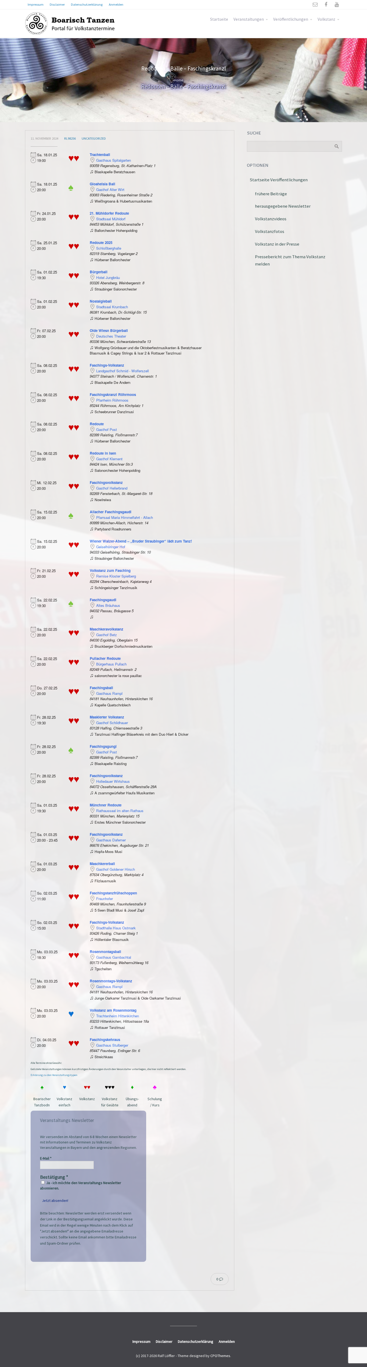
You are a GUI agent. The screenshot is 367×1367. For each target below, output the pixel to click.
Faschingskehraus (105, 1039)
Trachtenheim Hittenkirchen (117, 1015)
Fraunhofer (104, 898)
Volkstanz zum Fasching (110, 570)
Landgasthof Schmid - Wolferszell (122, 370)
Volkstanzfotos (269, 231)
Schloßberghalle (108, 248)
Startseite (219, 19)
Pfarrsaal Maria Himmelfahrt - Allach (124, 517)
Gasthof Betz (106, 634)
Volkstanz (326, 19)
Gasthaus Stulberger (112, 1045)
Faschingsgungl (103, 746)
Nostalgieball (101, 301)
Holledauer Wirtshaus (113, 781)
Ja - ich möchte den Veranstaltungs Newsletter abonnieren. (80, 1185)
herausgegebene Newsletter (283, 206)
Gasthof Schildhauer (112, 722)
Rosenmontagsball (105, 951)
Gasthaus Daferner (111, 839)
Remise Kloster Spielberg (116, 576)
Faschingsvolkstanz (106, 482)
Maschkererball (102, 863)
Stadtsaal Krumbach (112, 306)
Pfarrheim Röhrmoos (112, 400)
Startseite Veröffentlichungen (279, 180)
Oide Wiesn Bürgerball (109, 330)
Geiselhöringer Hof (110, 546)
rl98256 (70, 138)
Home (179, 80)
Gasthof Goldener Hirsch (115, 869)
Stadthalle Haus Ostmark (116, 927)
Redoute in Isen (103, 453)
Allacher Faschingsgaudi (110, 511)
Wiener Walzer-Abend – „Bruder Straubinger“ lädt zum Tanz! (141, 541)
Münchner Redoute (105, 805)
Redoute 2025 (101, 242)
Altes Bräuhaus (108, 605)
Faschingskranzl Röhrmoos (113, 394)
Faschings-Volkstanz (107, 365)
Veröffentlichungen (290, 19)
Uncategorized (94, 138)
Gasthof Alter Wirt (110, 189)
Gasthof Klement (109, 458)
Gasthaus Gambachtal (113, 957)
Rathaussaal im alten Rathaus (119, 810)
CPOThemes (220, 1355)
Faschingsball (101, 687)
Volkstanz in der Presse (277, 244)
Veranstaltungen (248, 19)
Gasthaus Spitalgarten (113, 160)
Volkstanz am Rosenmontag (113, 1010)
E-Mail (46, 1158)
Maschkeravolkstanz (106, 629)
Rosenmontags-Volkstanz (111, 980)
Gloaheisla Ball (102, 183)
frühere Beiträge (271, 194)
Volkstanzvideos (270, 219)
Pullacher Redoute (105, 658)
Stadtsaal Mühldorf (110, 218)
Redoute (97, 423)
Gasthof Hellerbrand (111, 488)
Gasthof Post (106, 429)
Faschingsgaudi (103, 599)
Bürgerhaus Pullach (111, 664)
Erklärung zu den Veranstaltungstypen (54, 1075)
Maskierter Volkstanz (107, 717)
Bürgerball (98, 271)
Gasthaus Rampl (109, 693)
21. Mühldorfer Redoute (109, 213)
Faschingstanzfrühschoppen (113, 892)
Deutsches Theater (111, 336)
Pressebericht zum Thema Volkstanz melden (290, 260)
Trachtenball (100, 154)
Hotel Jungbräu (108, 277)
